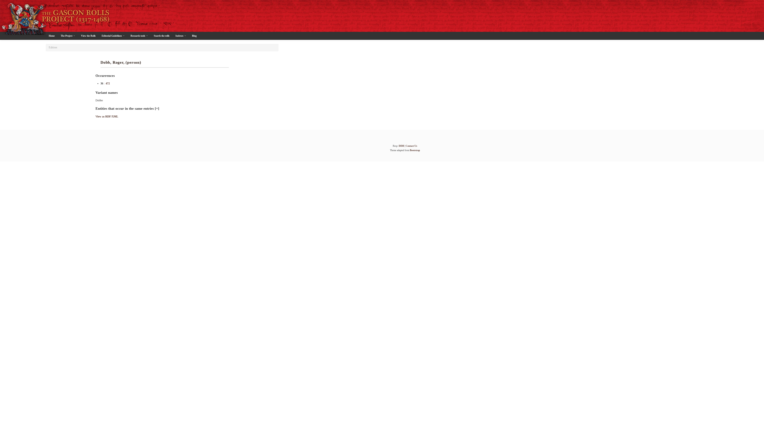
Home (52, 36)
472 (108, 83)
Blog (194, 36)
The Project (67, 36)
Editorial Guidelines (112, 36)
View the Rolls (88, 36)
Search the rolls (162, 36)
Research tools (138, 36)
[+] (157, 108)
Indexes (179, 36)
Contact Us (411, 146)
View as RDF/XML (107, 116)
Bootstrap (415, 150)
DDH (401, 146)
